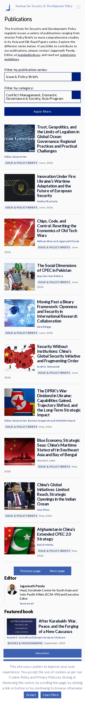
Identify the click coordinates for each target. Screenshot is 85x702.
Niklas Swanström (15, 156)
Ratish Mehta (45, 544)
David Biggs (44, 326)
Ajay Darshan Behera (50, 276)
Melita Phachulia (47, 201)
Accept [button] (31, 695)
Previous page (30, 571)
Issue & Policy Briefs (21, 162)
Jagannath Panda (68, 241)
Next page (57, 571)
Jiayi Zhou (43, 509)
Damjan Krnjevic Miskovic (50, 637)
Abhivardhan (45, 241)
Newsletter (43, 653)
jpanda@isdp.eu (29, 55)
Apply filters (42, 111)
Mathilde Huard (65, 420)
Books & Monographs (25, 643)
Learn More (51, 695)
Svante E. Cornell (17, 637)
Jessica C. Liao (46, 460)
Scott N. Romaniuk (48, 366)
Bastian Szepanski (39, 420)
